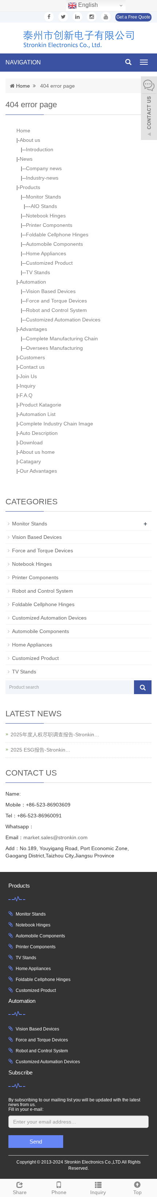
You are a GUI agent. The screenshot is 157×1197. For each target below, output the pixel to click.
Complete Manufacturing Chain (62, 338)
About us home (37, 452)
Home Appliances (46, 253)
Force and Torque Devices (56, 301)
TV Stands (38, 272)
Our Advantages (38, 471)
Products (30, 187)
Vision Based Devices (51, 291)
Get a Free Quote (133, 17)
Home (23, 86)
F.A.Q (26, 395)
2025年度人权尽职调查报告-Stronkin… (55, 734)
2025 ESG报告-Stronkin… (40, 750)
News (26, 159)
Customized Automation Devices (63, 320)
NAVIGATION (23, 62)
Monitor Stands (43, 197)
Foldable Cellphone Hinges (57, 234)
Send (36, 1141)
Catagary (30, 461)
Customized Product (49, 263)
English (87, 5)
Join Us (28, 376)
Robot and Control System (56, 310)
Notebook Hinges (46, 216)
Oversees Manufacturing (54, 348)
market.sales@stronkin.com (55, 837)
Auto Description (39, 433)
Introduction (39, 149)
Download (31, 442)
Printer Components (49, 225)
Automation (33, 282)
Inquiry (27, 386)
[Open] (149, 109)
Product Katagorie (40, 405)
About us (30, 140)
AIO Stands (44, 206)
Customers (32, 357)
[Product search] (143, 687)
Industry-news (42, 178)
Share (20, 1192)
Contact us (32, 367)
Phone (58, 1192)
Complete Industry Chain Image (56, 424)
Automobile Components (54, 244)
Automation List (37, 414)
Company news (44, 168)
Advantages (33, 329)
